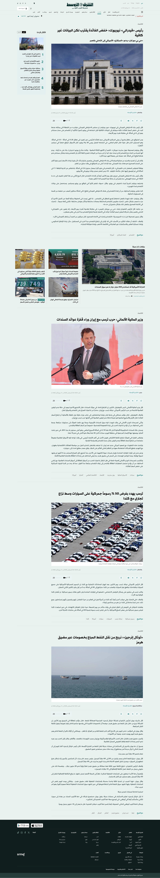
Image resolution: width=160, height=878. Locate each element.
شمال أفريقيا (138, 842)
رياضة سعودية (139, 857)
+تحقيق (130, 862)
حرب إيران (125, 813)
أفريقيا (130, 845)
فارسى (124, 3)
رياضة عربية (140, 860)
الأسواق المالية (122, 475)
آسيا (131, 842)
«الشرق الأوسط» (132, 113)
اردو (128, 3)
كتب (97, 837)
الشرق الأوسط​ (116, 12)
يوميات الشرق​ (69, 12)
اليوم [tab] (24, 32)
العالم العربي (140, 837)
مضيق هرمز (115, 813)
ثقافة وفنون (92, 12)
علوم (86, 839)
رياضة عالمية (140, 862)
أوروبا (130, 839)
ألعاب (38, 12)
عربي (142, 3)
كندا (87, 619)
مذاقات (63, 837)
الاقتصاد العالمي (91, 475)
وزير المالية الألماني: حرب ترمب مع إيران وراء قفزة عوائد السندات (100, 319)
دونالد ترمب (118, 619)
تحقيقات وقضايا (128, 860)
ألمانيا (81, 475)
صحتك (85, 837)
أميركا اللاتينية (129, 848)
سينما (97, 842)
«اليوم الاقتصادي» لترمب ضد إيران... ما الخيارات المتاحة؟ (32, 62)
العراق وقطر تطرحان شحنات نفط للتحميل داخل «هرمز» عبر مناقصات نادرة (30, 80)
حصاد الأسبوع (128, 857)
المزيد (34, 12)
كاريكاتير (119, 839)
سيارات (101, 619)
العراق (100, 813)
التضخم (131, 235)
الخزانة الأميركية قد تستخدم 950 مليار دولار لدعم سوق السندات (120, 287)
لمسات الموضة (62, 842)
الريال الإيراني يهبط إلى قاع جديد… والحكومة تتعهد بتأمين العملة (30, 88)
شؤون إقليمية (140, 848)
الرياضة (62, 12)
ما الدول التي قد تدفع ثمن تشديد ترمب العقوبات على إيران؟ (31, 55)
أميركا (112, 235)
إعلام (97, 845)
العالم (109, 12)
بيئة (86, 842)
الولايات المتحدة (128, 837)
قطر (93, 813)
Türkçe (132, 3)
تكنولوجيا (77, 12)
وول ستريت (111, 475)
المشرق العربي (138, 845)
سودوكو (97, 860)
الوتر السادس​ (95, 839)
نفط (133, 813)
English (138, 3)
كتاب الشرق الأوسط (116, 842)
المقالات (119, 837)
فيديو (50, 12)
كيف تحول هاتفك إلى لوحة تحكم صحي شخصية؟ (119, 16)
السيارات (109, 619)
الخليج (140, 839)
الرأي (104, 12)
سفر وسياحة (62, 839)
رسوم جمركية (129, 619)
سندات (132, 475)
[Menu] (142, 12)
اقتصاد (102, 475)
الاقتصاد (99, 12)
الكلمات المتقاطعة (95, 857)
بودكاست (44, 12)
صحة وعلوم (84, 12)
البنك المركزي (121, 235)
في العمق (56, 12)
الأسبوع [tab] (19, 32)
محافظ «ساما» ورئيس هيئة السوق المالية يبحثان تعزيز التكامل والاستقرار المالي (30, 70)
